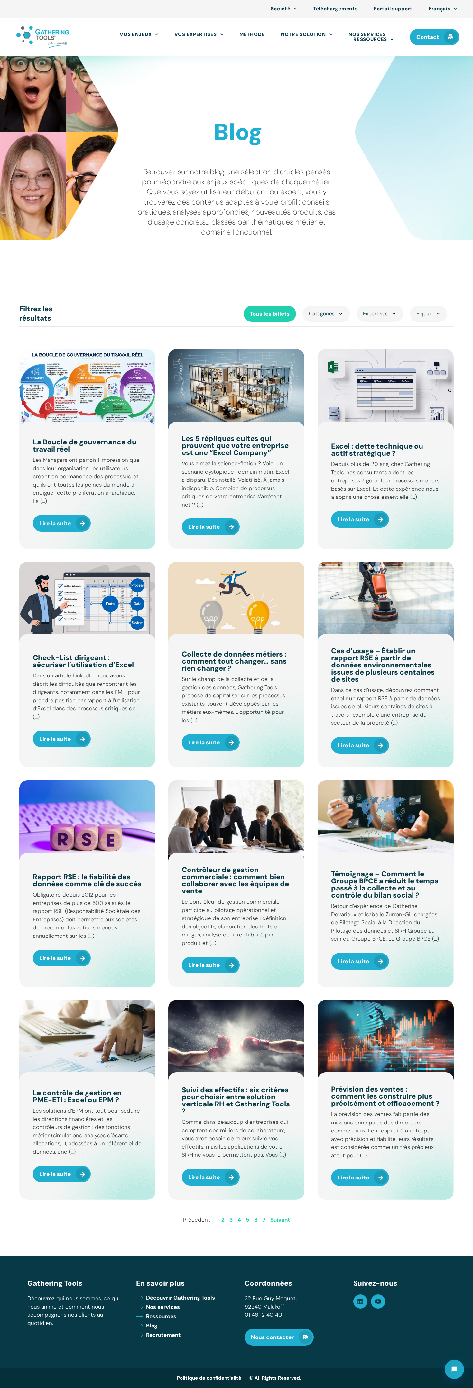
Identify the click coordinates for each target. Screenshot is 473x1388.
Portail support (393, 8)
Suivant (280, 1219)
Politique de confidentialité (209, 1378)
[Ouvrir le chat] (454, 1369)
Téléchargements (335, 8)
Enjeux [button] (424, 313)
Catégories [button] (322, 313)
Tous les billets (270, 313)
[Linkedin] (360, 1301)
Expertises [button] (375, 313)
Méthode (252, 34)
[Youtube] (378, 1301)
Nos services (366, 34)
